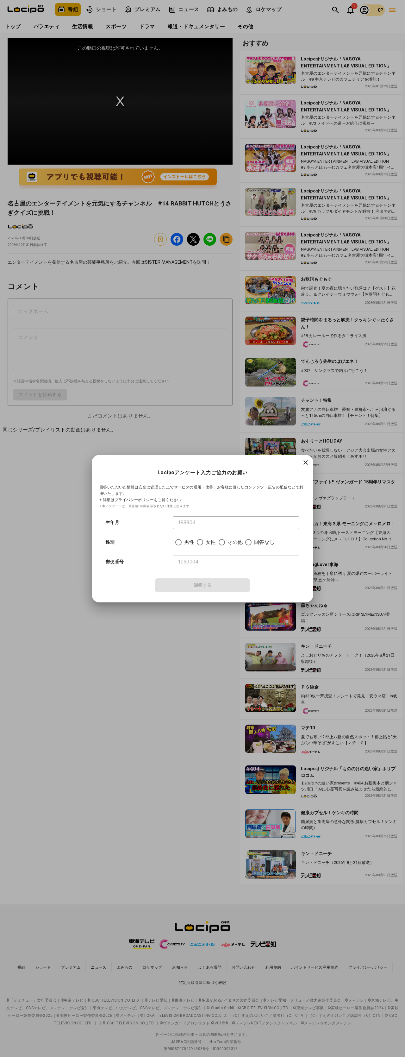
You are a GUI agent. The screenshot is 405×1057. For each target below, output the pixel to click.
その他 (235, 542)
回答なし (264, 542)
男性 (189, 542)
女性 (211, 542)
